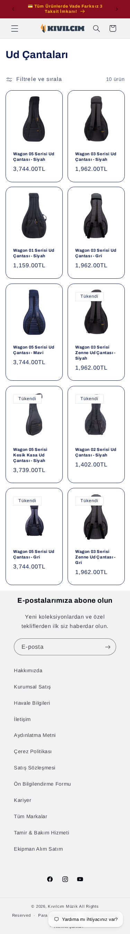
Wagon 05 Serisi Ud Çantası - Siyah (33, 156)
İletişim (22, 719)
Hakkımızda (28, 670)
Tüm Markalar (30, 816)
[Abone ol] (108, 646)
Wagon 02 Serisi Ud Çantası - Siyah (95, 452)
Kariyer (22, 800)
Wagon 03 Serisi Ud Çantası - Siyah (95, 156)
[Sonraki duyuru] (116, 9)
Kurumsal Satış (32, 687)
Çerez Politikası (33, 751)
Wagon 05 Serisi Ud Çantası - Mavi (33, 350)
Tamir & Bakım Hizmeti (41, 832)
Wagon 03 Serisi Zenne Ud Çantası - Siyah (95, 353)
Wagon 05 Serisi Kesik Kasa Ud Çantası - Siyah (30, 455)
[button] (15, 28)
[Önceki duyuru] (13, 9)
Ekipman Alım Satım (38, 849)
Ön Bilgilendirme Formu (42, 784)
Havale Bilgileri (32, 703)
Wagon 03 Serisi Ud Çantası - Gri (95, 253)
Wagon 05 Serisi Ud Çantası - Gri (33, 554)
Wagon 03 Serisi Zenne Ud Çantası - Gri (95, 557)
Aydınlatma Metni (35, 735)
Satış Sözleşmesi (34, 767)
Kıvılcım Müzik (63, 906)
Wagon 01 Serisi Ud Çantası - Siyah (33, 253)
